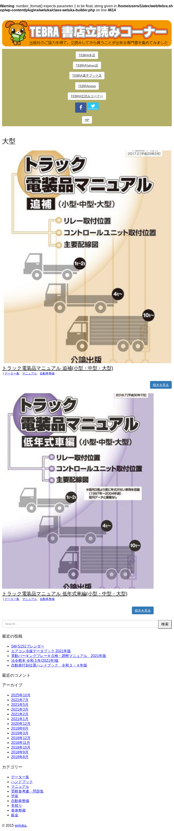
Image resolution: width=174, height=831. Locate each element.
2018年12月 (21, 738)
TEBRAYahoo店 (87, 65)
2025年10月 (21, 695)
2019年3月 (20, 733)
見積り (16, 805)
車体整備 (18, 810)
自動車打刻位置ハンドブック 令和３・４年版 (49, 665)
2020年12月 (21, 724)
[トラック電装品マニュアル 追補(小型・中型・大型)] (87, 362)
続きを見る (161, 385)
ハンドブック (22, 782)
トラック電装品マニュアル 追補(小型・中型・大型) (57, 368)
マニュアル (29, 373)
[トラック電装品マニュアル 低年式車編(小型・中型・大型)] (78, 587)
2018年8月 (20, 757)
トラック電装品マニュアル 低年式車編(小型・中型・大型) (64, 593)
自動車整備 (47, 373)
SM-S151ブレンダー (27, 646)
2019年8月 (20, 728)
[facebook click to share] (80, 107)
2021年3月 (20, 709)
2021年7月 (20, 700)
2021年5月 (20, 705)
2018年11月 (20, 743)
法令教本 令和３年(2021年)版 (35, 660)
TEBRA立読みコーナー (87, 96)
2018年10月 (21, 747)
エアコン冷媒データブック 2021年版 (41, 651)
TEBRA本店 (87, 55)
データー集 (12, 373)
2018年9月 (20, 752)
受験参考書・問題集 (27, 791)
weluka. (21, 825)
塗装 (14, 796)
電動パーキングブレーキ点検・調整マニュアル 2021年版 (58, 656)
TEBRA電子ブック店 (87, 75)
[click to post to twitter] (93, 106)
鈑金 (14, 815)
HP (87, 120)
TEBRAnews (87, 86)
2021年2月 (20, 714)
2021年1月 (20, 719)
